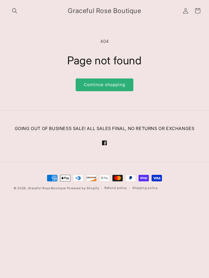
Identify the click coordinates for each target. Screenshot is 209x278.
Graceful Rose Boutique (47, 188)
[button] (15, 11)
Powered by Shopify (83, 188)
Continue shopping (104, 84)
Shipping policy (145, 188)
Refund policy (115, 188)
